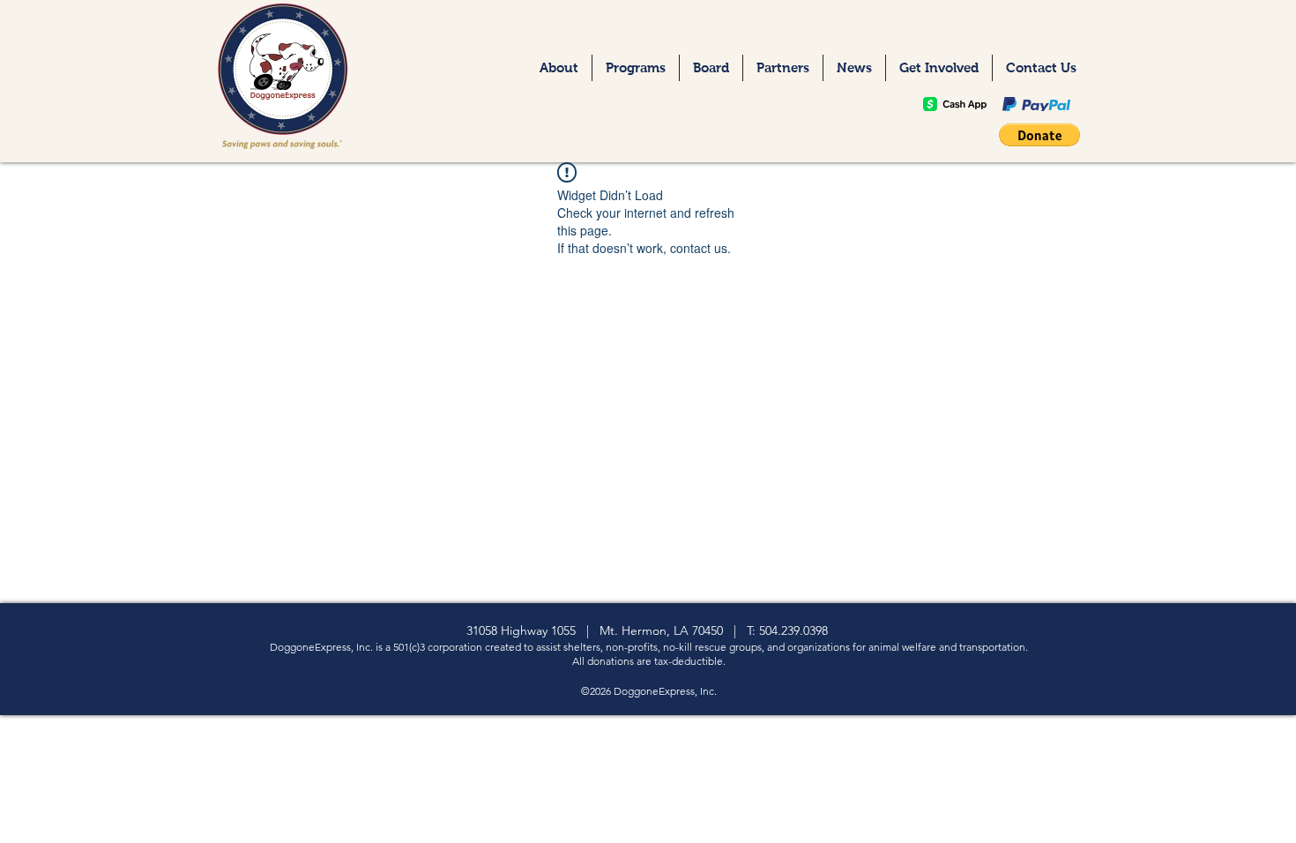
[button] (1039, 134)
